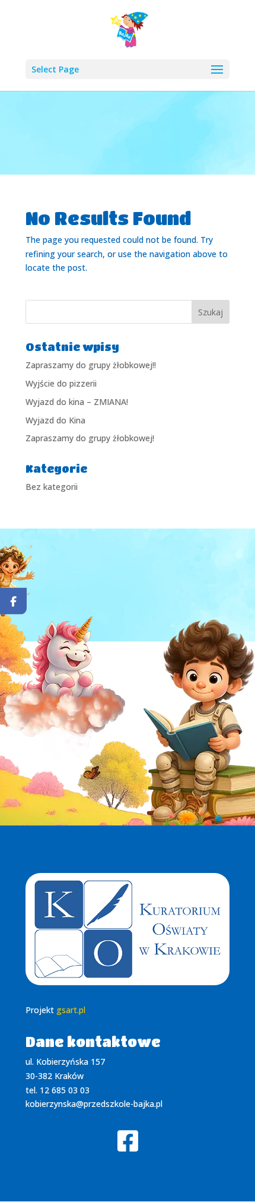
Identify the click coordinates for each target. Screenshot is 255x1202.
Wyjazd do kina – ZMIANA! (77, 401)
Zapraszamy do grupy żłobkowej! (90, 438)
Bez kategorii (52, 486)
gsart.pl (70, 1010)
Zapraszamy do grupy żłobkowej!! (91, 365)
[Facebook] (13, 601)
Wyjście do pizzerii (61, 383)
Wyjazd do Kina (55, 420)
